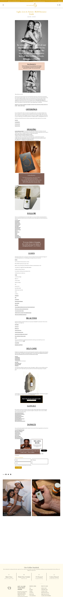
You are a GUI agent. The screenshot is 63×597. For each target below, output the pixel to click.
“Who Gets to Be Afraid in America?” (20, 314)
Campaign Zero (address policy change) (21, 334)
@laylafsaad (17, 226)
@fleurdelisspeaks (18, 227)
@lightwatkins (17, 221)
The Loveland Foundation (19, 438)
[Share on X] (8, 474)
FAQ (30, 588)
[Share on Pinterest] (10, 474)
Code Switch (17, 299)
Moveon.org (17, 328)
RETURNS (31, 589)
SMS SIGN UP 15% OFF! (45, 592)
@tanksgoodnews (18, 223)
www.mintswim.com (18, 419)
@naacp (16, 233)
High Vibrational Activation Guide (33, 393)
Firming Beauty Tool (18, 363)
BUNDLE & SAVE (44, 588)
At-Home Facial (17, 358)
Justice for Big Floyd (18, 330)
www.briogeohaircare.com (19, 416)
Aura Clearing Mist (18, 364)
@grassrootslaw (17, 220)
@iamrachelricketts (18, 237)
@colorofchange (17, 228)
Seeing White (17, 303)
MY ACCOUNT (31, 594)
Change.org (17, 326)
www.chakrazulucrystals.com (19, 414)
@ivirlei (16, 234)
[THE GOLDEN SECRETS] (31, 5)
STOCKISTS (31, 592)
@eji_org (16, 230)
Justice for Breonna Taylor (19, 332)
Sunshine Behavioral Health (19, 131)
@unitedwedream (18, 236)
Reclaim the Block (18, 433)
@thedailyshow (17, 222)
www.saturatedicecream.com (19, 418)
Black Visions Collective (18, 431)
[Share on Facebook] (6, 474)
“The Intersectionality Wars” (19, 310)
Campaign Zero (17, 432)
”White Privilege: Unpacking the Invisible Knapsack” (23, 312)
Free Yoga (16, 120)
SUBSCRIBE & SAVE (44, 589)
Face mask (16, 362)
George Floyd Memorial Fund (19, 430)
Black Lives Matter (18, 436)
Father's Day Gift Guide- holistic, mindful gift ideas (45, 513)
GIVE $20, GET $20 (44, 591)
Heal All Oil (16, 365)
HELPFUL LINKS (32, 586)
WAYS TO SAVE (44, 586)
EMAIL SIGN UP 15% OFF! (45, 594)
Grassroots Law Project (19, 344)
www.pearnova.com (18, 415)
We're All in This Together (10, 513)
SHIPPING (31, 591)
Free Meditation (17, 357)
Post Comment (18, 467)
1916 (15, 297)
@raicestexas (17, 235)
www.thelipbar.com (18, 417)
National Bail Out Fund (18, 437)
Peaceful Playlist (17, 125)
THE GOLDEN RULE (32, 595)
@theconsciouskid (18, 229)
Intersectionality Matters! (19, 301)
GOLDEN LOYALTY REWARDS (46, 595)
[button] (58, 5)
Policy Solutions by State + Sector (20, 336)
